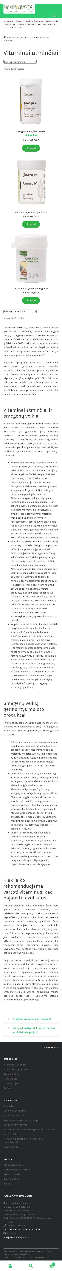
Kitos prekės (10, 1078)
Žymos (7, 1088)
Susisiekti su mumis (14, 1110)
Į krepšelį (31, 148)
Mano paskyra (10, 1266)
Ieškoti (31, 1266)
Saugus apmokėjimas (15, 1124)
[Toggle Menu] (54, 16)
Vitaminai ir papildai (14, 1064)
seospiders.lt (27, 1257)
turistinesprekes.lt (13, 1164)
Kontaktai (8, 1106)
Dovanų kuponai (12, 1083)
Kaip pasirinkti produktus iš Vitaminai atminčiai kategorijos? (33, 1030)
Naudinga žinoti (12, 1146)
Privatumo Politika (13, 1115)
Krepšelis (47, 1263)
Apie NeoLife (10, 1134)
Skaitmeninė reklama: (12, 1257)
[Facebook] (58, 1047)
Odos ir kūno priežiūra (15, 1069)
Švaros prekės (11, 1073)
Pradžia (10, 37)
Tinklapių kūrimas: (42, 1257)
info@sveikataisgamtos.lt (17, 1237)
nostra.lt (7, 1183)
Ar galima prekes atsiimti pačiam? (31, 1019)
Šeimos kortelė (11, 1174)
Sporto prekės (11, 1178)
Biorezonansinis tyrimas (16, 1169)
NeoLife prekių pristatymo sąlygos (22, 1120)
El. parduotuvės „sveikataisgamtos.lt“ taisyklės (29, 1129)
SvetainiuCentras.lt (11, 1260)
